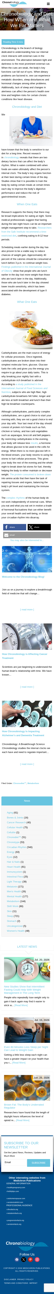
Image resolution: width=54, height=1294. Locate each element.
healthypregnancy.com (16, 1188)
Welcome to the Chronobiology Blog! (23, 576)
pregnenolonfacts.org (15, 1220)
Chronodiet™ (19, 783)
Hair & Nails (13, 862)
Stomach (11, 921)
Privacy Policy (25, 1279)
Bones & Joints (15, 817)
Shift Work (12, 906)
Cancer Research (16, 822)
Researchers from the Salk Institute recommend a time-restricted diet (26, 231)
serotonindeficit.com (15, 1202)
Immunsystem (14, 871)
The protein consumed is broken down (30, 474)
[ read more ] (27, 609)
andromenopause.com (16, 1199)
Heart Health (13, 867)
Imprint (33, 1283)
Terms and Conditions (16, 1283)
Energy (11, 852)
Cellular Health (15, 827)
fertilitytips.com (13, 1192)
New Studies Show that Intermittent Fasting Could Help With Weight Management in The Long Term (24, 989)
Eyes (9, 857)
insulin (34, 443)
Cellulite (11, 832)
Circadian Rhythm (16, 847)
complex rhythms (15, 498)
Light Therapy (14, 881)
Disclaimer (10, 1279)
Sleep (10, 916)
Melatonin (12, 886)
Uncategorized (14, 926)
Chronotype (13, 842)
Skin (9, 911)
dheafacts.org (12, 1209)
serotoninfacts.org (14, 1224)
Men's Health (14, 891)
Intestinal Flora (15, 876)
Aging (10, 812)
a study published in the (24, 388)
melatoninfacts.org (14, 1213)
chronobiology (11, 157)
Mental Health (14, 896)
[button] (14, 527)
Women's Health (15, 931)
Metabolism (33, 783)
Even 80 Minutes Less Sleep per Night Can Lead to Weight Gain (26, 1049)
